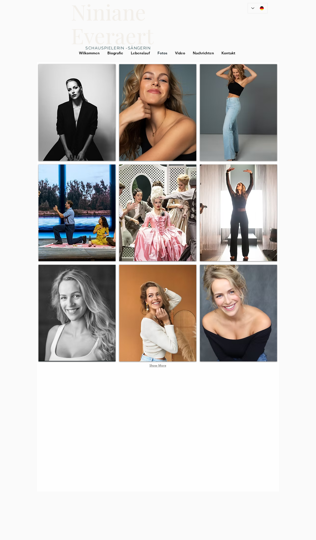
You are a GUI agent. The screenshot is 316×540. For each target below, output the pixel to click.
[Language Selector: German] (258, 8)
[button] (77, 112)
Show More (157, 365)
